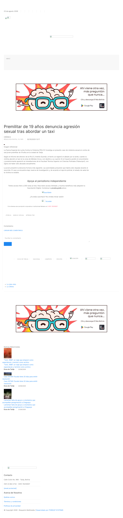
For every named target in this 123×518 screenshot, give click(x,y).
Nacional (36, 259)
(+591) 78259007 (52, 206)
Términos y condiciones (12, 501)
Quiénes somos (9, 497)
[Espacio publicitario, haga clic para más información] (61, 97)
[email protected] (10, 488)
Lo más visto (11, 284)
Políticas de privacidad (12, 506)
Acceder (48, 201)
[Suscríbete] (46, 192)
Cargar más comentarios (13, 230)
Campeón (48, 259)
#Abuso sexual (18, 215)
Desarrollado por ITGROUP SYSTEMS (49, 510)
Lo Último (10, 287)
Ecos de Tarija (22, 259)
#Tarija (8, 215)
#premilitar (30, 215)
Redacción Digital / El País (13, 139)
